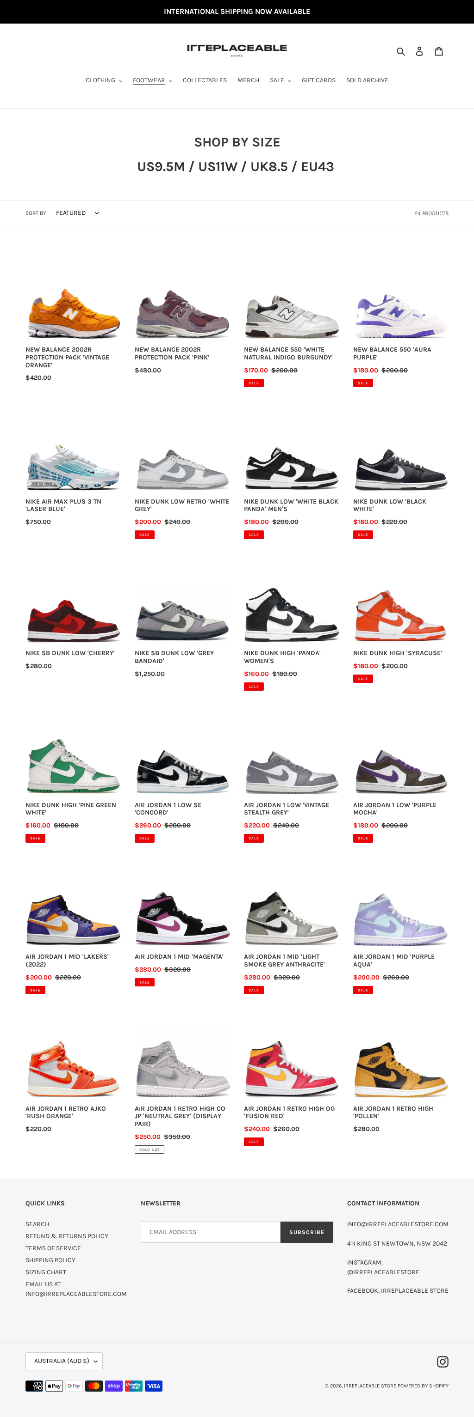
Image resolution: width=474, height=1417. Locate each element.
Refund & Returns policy (66, 1236)
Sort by (35, 213)
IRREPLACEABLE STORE (370, 1386)
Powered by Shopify (423, 1386)
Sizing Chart (45, 1272)
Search (37, 1224)
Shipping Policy (50, 1260)
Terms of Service (53, 1248)
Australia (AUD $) (61, 1361)
